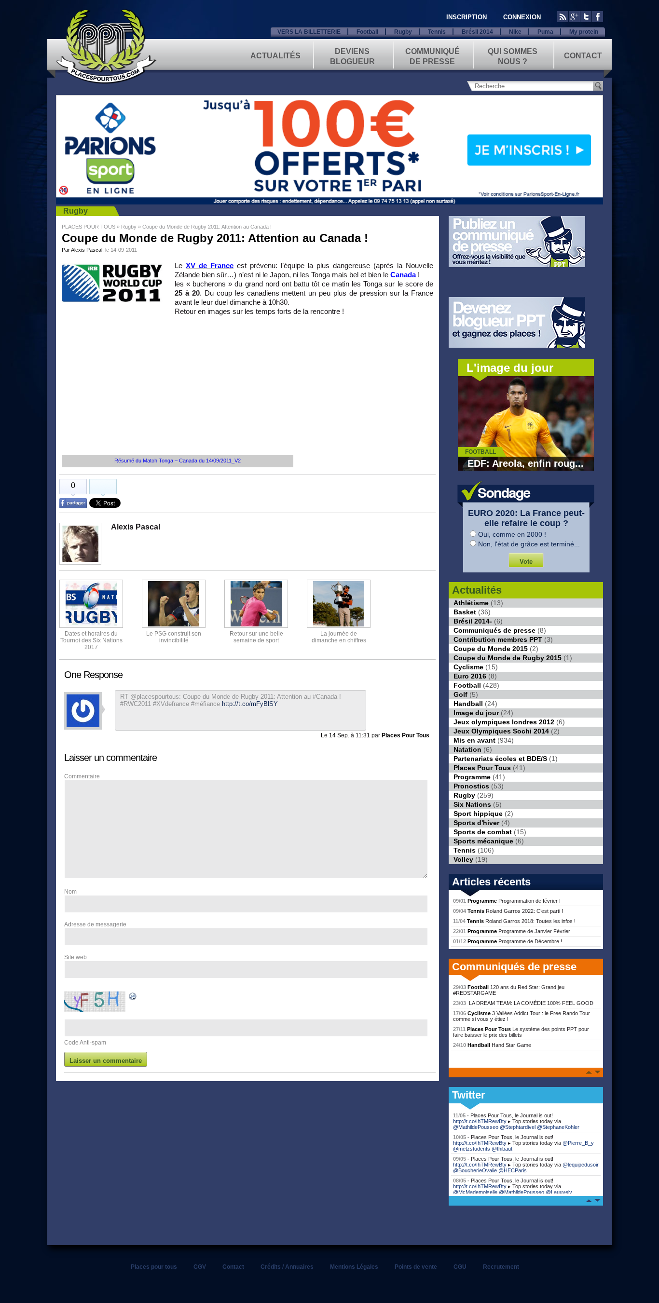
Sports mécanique (483, 841)
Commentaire (82, 776)
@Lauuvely (559, 1192)
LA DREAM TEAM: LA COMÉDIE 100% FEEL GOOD (523, 1003)
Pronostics (471, 786)
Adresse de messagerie (95, 924)
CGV (199, 1266)
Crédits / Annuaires (287, 1266)
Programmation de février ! (507, 901)
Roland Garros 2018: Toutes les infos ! (514, 921)
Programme (472, 777)
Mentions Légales (354, 1266)
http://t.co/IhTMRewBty (480, 1121)
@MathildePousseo (475, 1127)
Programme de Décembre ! (507, 941)
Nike (515, 31)
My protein (583, 31)
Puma (545, 31)
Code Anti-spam (85, 1042)
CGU (460, 1266)
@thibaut (502, 1149)
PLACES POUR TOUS (88, 227)
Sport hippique (478, 813)
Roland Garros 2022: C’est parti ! (508, 911)
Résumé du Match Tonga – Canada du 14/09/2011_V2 (177, 460)
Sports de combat (482, 832)
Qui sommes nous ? (512, 55)
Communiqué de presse (432, 55)
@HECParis (512, 1170)
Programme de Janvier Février (511, 931)
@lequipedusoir (581, 1164)
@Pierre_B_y (578, 1143)
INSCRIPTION (466, 17)
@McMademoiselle (475, 1192)
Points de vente (416, 1266)
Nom (70, 891)
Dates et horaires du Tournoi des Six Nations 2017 (91, 640)
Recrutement (501, 1266)
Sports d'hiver (476, 823)
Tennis (437, 31)
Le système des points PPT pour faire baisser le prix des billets (521, 1032)
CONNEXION (522, 17)
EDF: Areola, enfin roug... (525, 463)
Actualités (275, 56)
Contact (583, 56)
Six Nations (472, 804)
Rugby (403, 31)
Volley (463, 859)
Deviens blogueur (352, 55)
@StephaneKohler (558, 1127)
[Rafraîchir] (133, 997)
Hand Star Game (492, 1045)
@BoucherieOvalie (475, 1170)
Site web (75, 957)
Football (367, 31)
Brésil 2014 (477, 31)
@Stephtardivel (517, 1127)
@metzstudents (471, 1149)
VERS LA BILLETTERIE (309, 31)
